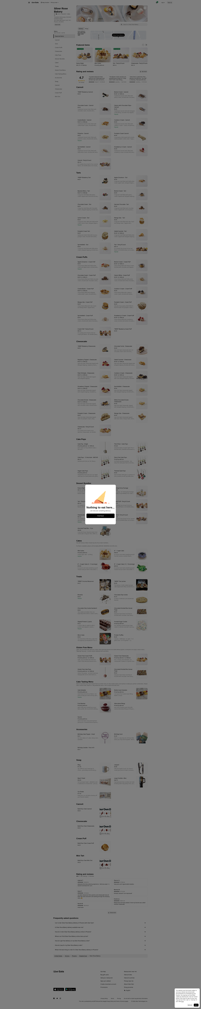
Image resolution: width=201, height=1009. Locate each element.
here (182, 1001)
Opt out (190, 1005)
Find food (100, 516)
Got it (196, 1005)
